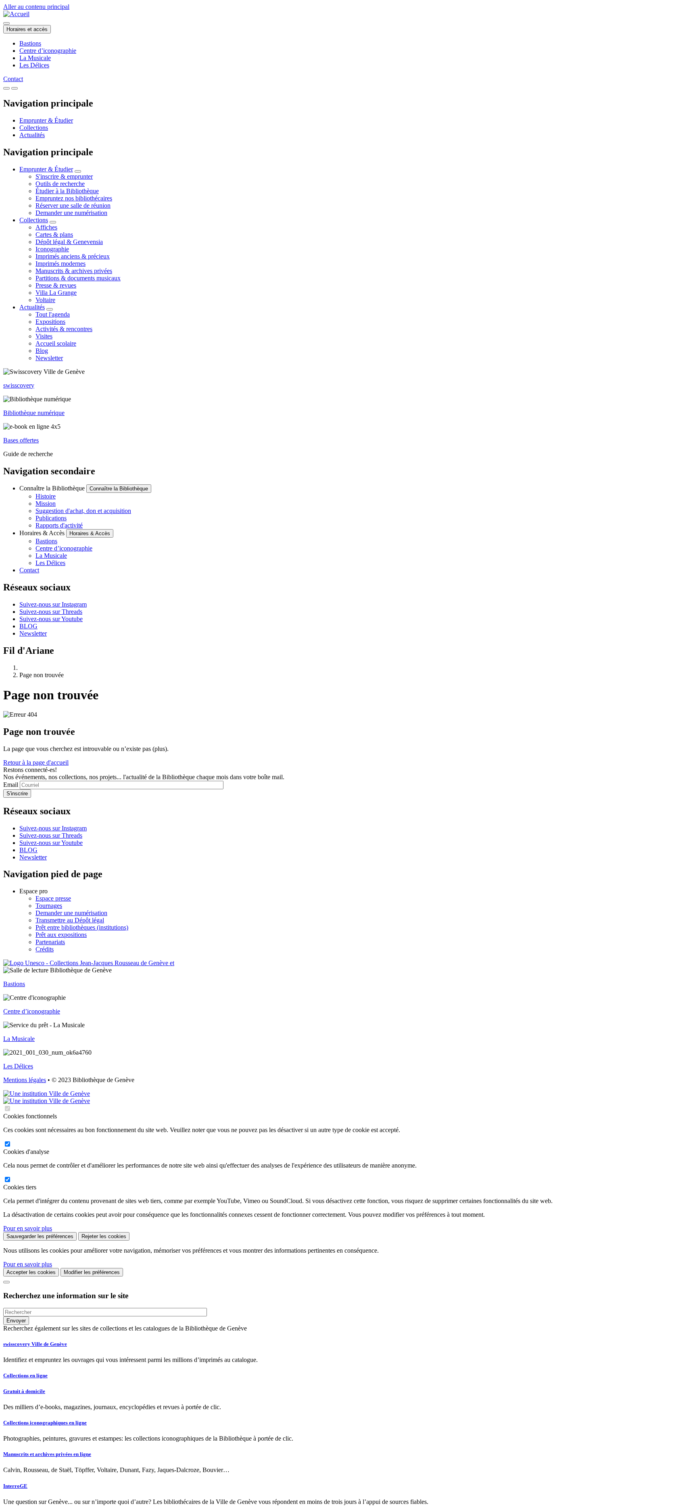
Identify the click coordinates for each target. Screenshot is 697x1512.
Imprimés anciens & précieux (72, 256)
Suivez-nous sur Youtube (51, 618)
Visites (43, 336)
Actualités (32, 134)
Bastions (30, 43)
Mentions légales (24, 1079)
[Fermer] (6, 1282)
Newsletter (49, 358)
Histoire (45, 496)
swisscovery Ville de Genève (35, 1344)
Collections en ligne (25, 1375)
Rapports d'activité (59, 525)
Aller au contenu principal (36, 6)
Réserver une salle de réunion (73, 205)
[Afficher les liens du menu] (78, 171)
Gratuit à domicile (24, 1391)
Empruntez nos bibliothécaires (73, 198)
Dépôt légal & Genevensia (69, 241)
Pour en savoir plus (27, 1228)
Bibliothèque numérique (34, 412)
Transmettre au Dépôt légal (69, 920)
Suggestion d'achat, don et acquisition (83, 510)
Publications (51, 518)
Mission (45, 503)
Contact (13, 78)
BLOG (28, 626)
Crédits (44, 949)
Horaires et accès (27, 29)
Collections (33, 127)
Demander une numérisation (71, 212)
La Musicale (35, 57)
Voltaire (45, 299)
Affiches (46, 227)
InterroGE (15, 1486)
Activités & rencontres (63, 328)
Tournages (48, 905)
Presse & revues (55, 285)
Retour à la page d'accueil (36, 762)
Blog (41, 350)
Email (10, 784)
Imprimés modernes (60, 263)
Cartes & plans (54, 234)
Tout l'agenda (52, 314)
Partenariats (50, 941)
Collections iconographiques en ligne (45, 1423)
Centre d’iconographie (47, 50)
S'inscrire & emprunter (64, 176)
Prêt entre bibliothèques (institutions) (81, 927)
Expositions (50, 321)
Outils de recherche (60, 183)
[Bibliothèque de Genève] (16, 13)
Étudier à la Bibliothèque (67, 191)
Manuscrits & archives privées (73, 270)
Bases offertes (21, 440)
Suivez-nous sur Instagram (53, 604)
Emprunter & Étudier (46, 120)
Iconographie (52, 249)
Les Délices (34, 65)
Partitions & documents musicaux (78, 278)
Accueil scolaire (55, 343)
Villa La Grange (56, 292)
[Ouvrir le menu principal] (14, 88)
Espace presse (53, 898)
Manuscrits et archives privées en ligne (47, 1454)
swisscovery (18, 385)
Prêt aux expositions (61, 934)
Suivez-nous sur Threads (50, 611)
